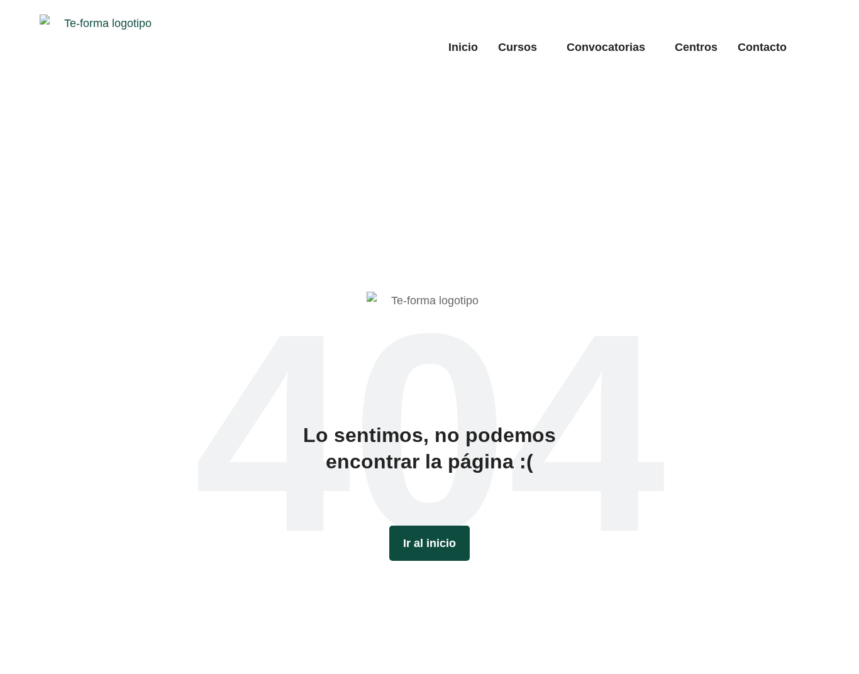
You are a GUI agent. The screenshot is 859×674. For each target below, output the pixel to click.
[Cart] (814, 46)
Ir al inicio (429, 543)
